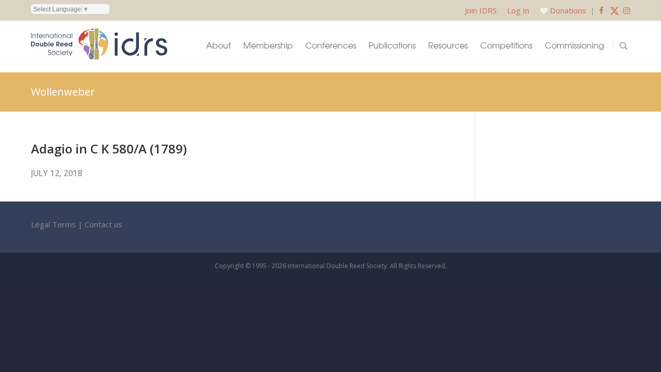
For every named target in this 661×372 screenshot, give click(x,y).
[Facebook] (601, 10)
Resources (448, 45)
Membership (268, 45)
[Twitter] (614, 10)
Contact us (103, 224)
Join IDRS (481, 10)
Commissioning (574, 45)
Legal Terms (53, 224)
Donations (568, 10)
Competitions (506, 45)
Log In (518, 10)
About (218, 45)
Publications (392, 45)
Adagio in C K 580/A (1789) (109, 148)
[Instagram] (626, 10)
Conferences (330, 45)
